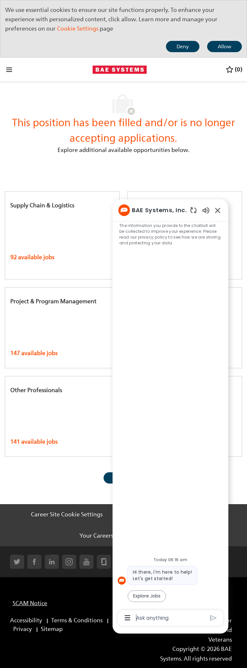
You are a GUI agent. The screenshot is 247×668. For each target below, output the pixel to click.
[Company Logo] (120, 68)
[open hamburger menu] (9, 69)
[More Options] (128, 618)
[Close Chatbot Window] (218, 210)
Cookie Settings (77, 28)
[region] (170, 413)
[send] (213, 618)
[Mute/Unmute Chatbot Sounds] (206, 210)
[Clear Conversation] (193, 210)
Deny (183, 46)
